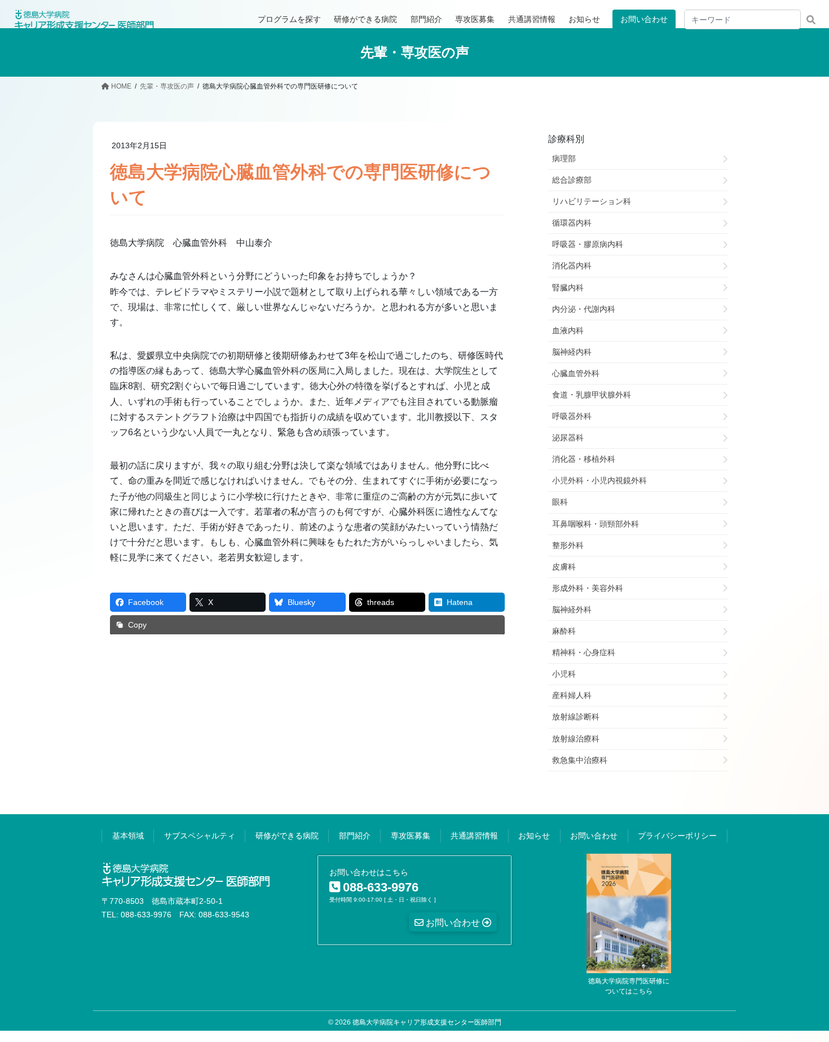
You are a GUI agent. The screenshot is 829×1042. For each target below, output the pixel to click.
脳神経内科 (572, 351)
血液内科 (568, 330)
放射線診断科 (575, 716)
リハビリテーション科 (591, 201)
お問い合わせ (644, 19)
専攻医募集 (410, 835)
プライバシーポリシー (677, 835)
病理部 (564, 158)
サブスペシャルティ (199, 835)
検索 (811, 19)
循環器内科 (572, 222)
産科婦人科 (572, 695)
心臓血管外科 (575, 373)
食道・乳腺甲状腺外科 (591, 394)
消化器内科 (572, 265)
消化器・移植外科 (583, 458)
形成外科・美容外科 (587, 588)
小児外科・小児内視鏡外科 (599, 480)
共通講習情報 (474, 835)
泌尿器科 (568, 437)
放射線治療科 (575, 738)
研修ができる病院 (287, 835)
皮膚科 (564, 566)
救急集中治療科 (579, 760)
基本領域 (128, 835)
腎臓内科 (568, 287)
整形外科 (568, 545)
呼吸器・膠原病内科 (587, 244)
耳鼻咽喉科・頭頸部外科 (595, 523)
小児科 (564, 673)
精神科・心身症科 (583, 652)
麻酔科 (564, 630)
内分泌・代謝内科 (583, 309)
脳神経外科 (572, 609)
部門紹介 (355, 835)
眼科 (560, 501)
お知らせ (534, 835)
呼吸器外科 (572, 416)
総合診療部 (572, 179)
